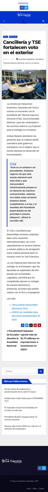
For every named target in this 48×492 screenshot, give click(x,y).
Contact (41, 489)
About (35, 489)
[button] (43, 21)
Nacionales (13, 36)
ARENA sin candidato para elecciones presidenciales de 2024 (26, 316)
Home (5, 36)
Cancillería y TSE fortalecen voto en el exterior (22, 47)
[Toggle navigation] (23, 21)
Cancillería (39, 59)
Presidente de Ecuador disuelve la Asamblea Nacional (13, 338)
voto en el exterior (32, 63)
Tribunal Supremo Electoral (13, 63)
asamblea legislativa (26, 59)
